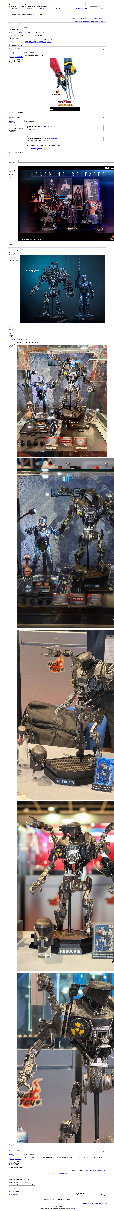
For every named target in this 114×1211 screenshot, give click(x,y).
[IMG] (10, 1190)
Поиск (101, 8)
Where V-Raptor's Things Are (41, 41)
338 (99, 18)
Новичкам (29, 8)
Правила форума (13, 1194)
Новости (39, 4)
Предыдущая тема (52, 1173)
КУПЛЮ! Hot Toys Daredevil (33, 148)
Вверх (105, 1203)
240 (91, 18)
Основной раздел (30, 4)
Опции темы (78, 21)
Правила (14, 8)
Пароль (87, 5)
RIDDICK (11, 121)
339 (101, 18)
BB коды (11, 1187)
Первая (85, 18)
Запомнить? (102, 4)
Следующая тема (62, 1173)
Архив (101, 1203)
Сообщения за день (81, 8)
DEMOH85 (12, 52)
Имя (86, 4)
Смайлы (11, 1188)
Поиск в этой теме (88, 21)
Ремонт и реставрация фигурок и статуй (38, 42)
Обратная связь (86, 1203)
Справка (42, 8)
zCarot (73, 1208)
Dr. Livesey (12, 253)
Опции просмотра (100, 21)
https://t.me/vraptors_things (52, 39)
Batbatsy (11, 1154)
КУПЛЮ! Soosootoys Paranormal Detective (37, 150)
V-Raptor (11, 28)
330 (96, 18)
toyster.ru (95, 1203)
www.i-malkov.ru (34, 39)
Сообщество (58, 8)
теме (45, 14)
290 (94, 18)
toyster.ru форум (19, 4)
